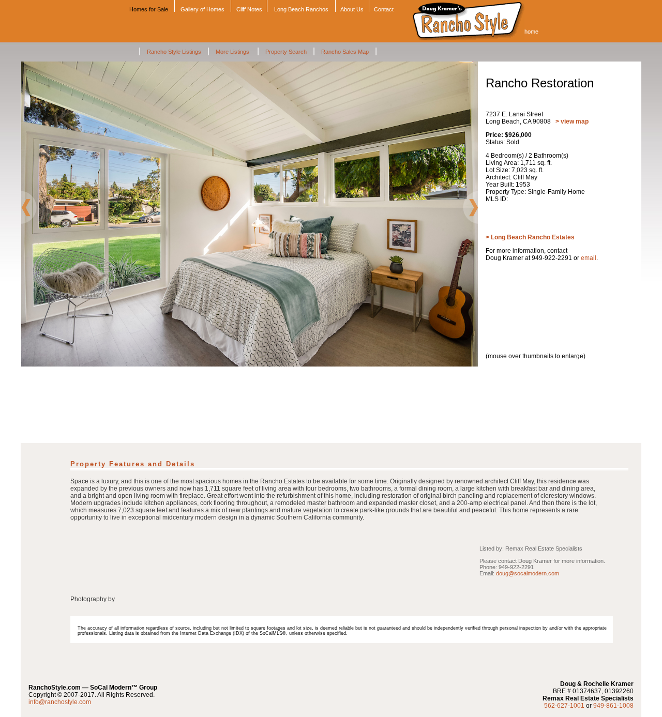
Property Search (286, 52)
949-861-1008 (613, 705)
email (588, 258)
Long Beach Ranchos (301, 9)
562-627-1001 (564, 705)
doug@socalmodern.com (527, 573)
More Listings (233, 52)
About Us (352, 9)
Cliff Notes (249, 9)
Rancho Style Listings (174, 52)
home (531, 31)
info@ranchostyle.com (59, 702)
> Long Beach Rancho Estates (530, 237)
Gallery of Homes (202, 9)
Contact (384, 9)
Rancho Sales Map (345, 52)
